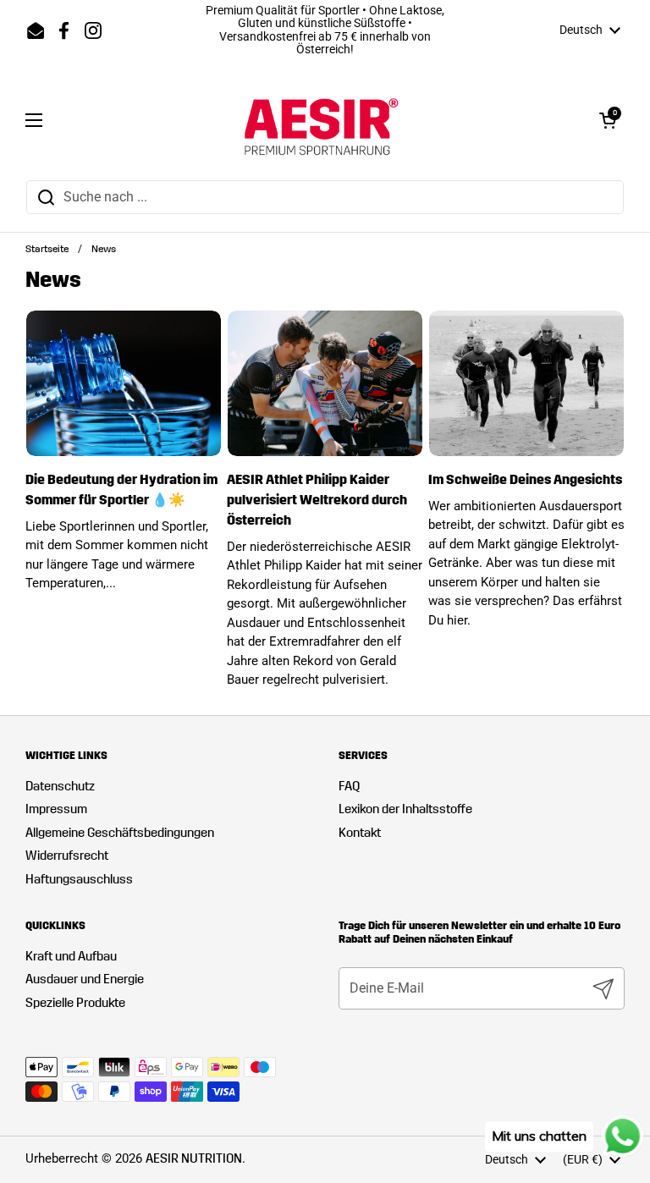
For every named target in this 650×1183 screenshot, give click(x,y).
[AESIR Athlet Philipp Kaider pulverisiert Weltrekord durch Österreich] (325, 383)
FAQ (349, 786)
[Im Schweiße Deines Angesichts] (526, 383)
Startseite (47, 249)
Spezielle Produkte (75, 1002)
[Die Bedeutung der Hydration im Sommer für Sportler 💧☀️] (123, 383)
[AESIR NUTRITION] (321, 120)
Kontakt (360, 832)
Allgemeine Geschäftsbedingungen (119, 832)
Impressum (56, 809)
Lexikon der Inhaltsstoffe (405, 809)
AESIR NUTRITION (194, 1158)
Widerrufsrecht (66, 855)
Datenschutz (60, 786)
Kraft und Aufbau (71, 956)
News (103, 249)
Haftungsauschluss (79, 879)
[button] (608, 120)
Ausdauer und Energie (84, 979)
